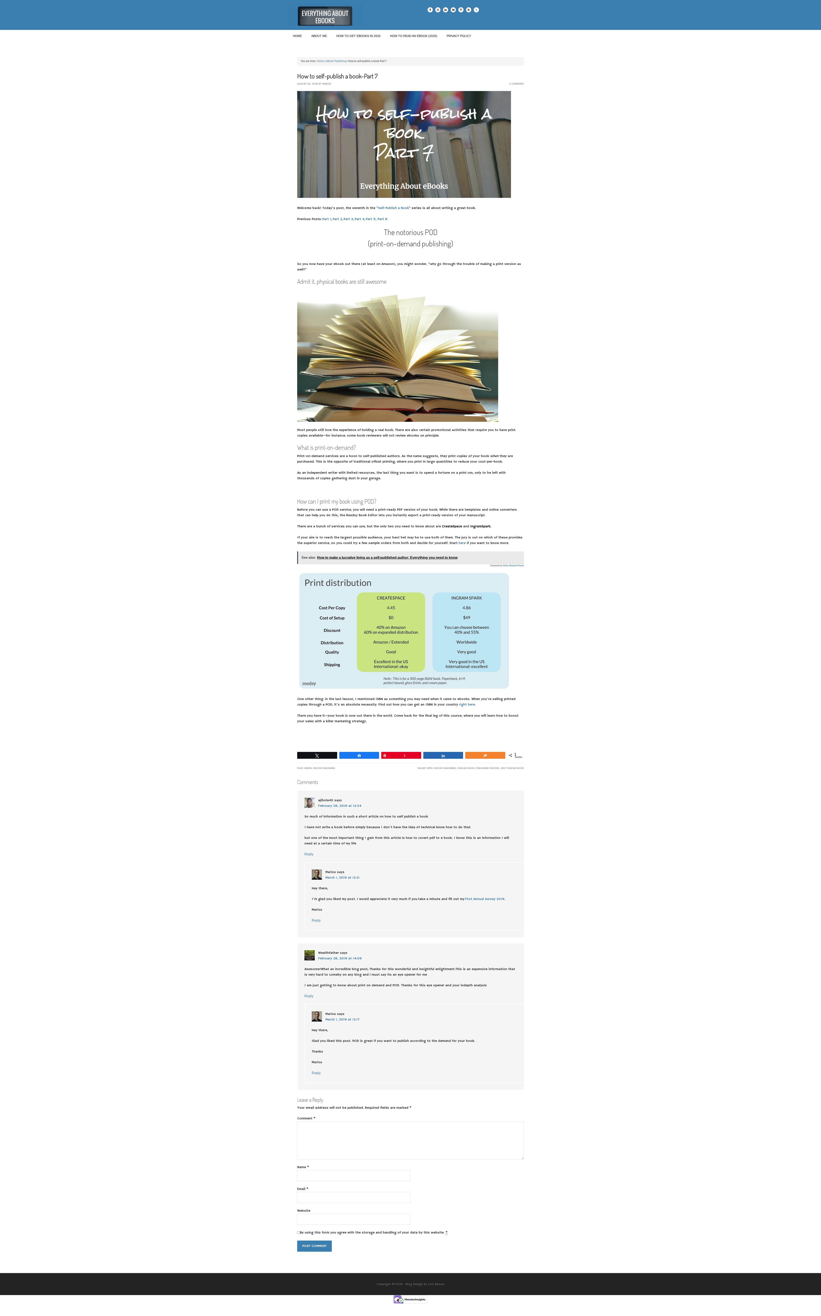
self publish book (512, 768)
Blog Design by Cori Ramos (425, 1284)
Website (303, 1211)
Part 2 (337, 219)
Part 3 (348, 219)
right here (467, 705)
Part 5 (371, 219)
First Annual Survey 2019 (484, 899)
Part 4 (359, 219)
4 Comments (516, 83)
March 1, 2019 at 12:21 (342, 878)
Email (302, 1189)
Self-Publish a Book (393, 208)
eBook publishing (445, 768)
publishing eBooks (487, 768)
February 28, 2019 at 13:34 (339, 806)
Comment (306, 1118)
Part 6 (382, 219)
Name (303, 1167)
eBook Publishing (324, 768)
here (462, 543)
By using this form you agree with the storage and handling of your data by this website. (373, 1233)
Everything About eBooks (325, 15)
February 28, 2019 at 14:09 (340, 958)
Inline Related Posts (513, 565)
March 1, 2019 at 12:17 (342, 1020)
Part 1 (326, 219)
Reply (308, 854)
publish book (466, 768)
